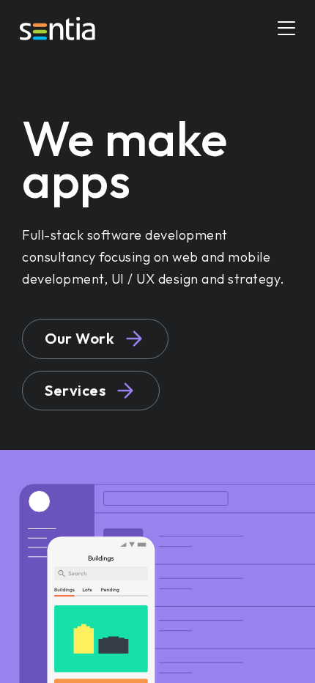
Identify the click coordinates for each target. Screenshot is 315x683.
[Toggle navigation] (286, 29)
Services (75, 390)
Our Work (79, 338)
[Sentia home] (57, 28)
